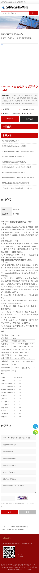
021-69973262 (35, 426)
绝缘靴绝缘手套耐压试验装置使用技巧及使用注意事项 (19, 178)
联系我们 (29, 119)
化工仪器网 (27, 569)
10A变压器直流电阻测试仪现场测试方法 (15, 183)
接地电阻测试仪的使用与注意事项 (13, 172)
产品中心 (11, 38)
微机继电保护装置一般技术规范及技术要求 (16, 167)
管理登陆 (34, 567)
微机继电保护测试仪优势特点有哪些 (14, 146)
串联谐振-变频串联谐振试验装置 (13, 156)
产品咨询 (9, 119)
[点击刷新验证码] (22, 498)
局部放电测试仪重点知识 (10, 141)
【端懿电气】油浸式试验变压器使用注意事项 (17, 188)
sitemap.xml (12, 569)
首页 (5, 38)
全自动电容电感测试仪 (24, 38)
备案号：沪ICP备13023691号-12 (20, 567)
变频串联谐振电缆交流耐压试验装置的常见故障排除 (19, 151)
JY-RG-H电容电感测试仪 (15, 529)
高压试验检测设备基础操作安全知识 (14, 162)
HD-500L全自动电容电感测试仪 (17, 527)
